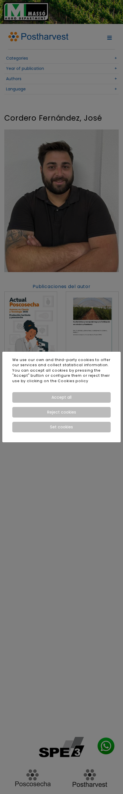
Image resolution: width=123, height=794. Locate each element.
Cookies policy (73, 380)
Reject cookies (61, 412)
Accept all (61, 397)
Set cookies (61, 427)
